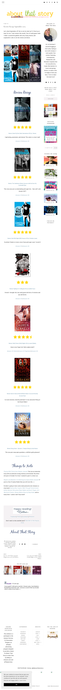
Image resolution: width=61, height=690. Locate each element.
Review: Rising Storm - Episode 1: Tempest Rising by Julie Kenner (22, 448)
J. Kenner (7, 542)
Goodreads (25, 516)
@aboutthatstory (37, 668)
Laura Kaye (7, 545)
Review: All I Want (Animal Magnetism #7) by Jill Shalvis (11, 555)
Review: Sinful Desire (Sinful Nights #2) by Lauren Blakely (22, 343)
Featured (23, 637)
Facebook (13, 516)
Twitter (19, 516)
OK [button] (16, 684)
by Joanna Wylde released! (21, 480)
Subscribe (50, 98)
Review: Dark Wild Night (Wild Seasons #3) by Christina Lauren (22, 238)
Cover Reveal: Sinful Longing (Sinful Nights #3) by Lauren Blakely (34, 556)
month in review (11, 547)
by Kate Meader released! (16, 471)
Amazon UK (26, 141)
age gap (23, 638)
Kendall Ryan (12, 543)
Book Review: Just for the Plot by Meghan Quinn (50, 139)
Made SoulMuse (53, 686)
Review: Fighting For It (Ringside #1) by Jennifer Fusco (22, 288)
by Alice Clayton (16, 488)
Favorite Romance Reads (23, 633)
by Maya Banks (25, 492)
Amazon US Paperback (24, 351)
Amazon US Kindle (12, 351)
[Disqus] (22, 601)
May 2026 (37, 642)
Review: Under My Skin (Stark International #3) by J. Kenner (22, 133)
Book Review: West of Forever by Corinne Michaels (51, 202)
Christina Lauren (10, 541)
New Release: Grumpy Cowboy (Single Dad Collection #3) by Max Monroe (51, 165)
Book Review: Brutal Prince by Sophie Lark (51, 178)
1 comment (35, 544)
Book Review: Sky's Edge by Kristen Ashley (51, 215)
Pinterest (31, 516)
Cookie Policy (36, 686)
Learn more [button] (22, 680)
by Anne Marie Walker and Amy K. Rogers (22, 490)
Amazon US (19, 141)
